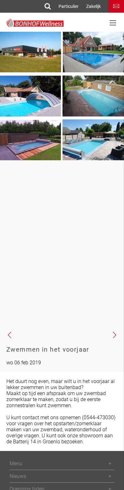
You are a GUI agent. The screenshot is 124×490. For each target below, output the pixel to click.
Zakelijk (93, 6)
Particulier (69, 6)
